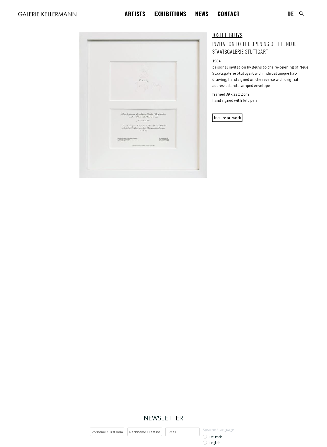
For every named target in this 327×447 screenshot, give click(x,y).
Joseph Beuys (227, 35)
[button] (301, 13)
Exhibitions (170, 13)
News (201, 13)
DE (290, 13)
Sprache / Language (218, 430)
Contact (228, 13)
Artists (135, 13)
